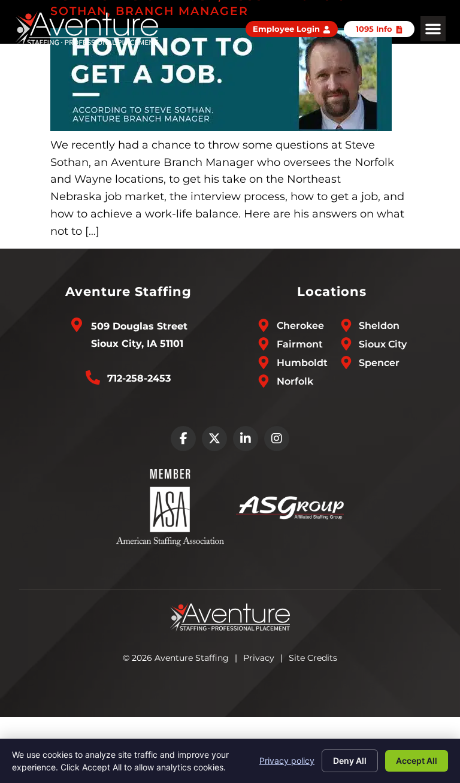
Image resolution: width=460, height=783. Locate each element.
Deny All (350, 760)
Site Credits (313, 657)
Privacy (258, 657)
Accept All (416, 760)
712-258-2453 (139, 378)
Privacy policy (286, 760)
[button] (433, 28)
